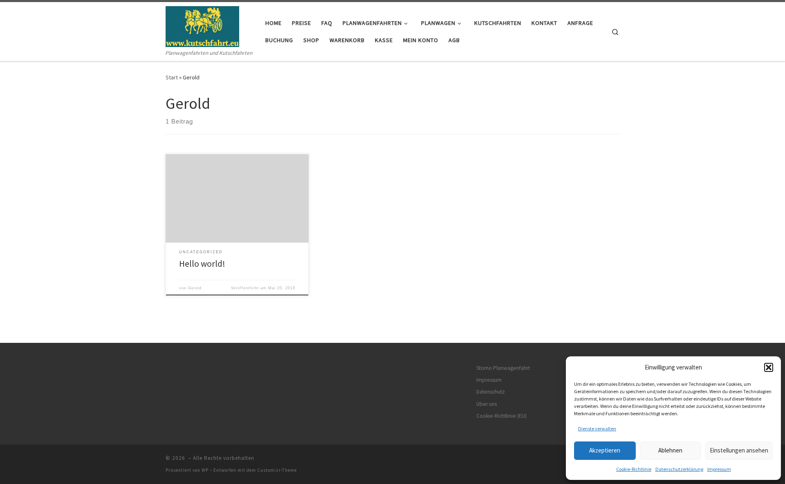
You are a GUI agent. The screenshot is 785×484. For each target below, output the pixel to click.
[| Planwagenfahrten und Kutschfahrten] (202, 25)
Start (172, 77)
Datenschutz (490, 391)
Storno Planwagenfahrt (503, 368)
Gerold (195, 288)
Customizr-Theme (277, 470)
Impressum (719, 469)
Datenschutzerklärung (679, 469)
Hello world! (202, 263)
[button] (769, 367)
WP (205, 470)
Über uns (486, 404)
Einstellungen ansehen (739, 450)
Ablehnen (670, 450)
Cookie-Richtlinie (633, 469)
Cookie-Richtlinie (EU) (501, 415)
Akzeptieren (604, 450)
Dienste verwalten (597, 428)
